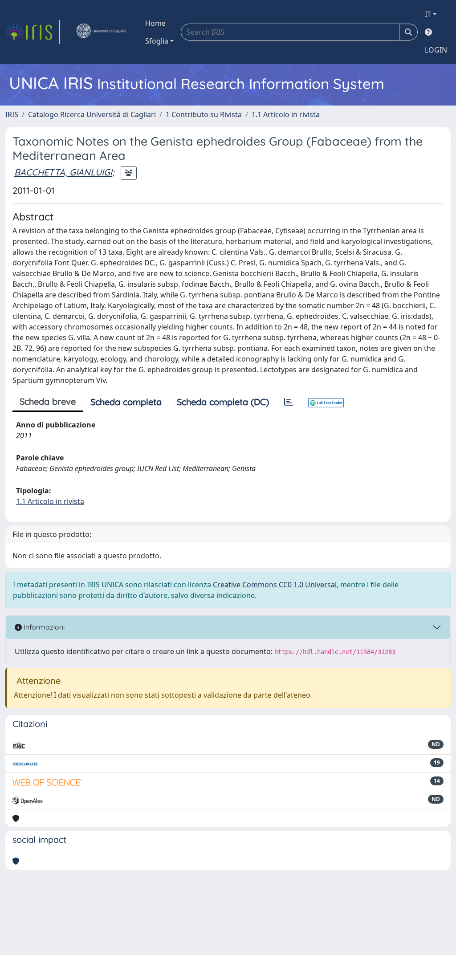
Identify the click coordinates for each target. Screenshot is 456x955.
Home (155, 23)
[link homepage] (32, 32)
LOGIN (436, 50)
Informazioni (43, 626)
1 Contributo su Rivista (204, 114)
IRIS (11, 114)
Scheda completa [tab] (126, 401)
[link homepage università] (100, 32)
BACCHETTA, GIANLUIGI (63, 172)
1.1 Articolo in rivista (286, 114)
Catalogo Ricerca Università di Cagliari (92, 114)
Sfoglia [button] (156, 41)
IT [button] (428, 14)
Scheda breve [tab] (48, 401)
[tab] (289, 402)
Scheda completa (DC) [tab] (223, 401)
